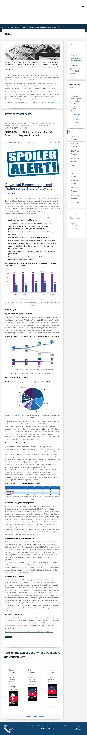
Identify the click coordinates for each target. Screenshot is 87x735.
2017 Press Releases (75, 204)
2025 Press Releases (75, 145)
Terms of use (30, 726)
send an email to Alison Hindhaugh (75, 62)
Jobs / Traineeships (47, 728)
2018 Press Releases (75, 196)
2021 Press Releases (75, 174)
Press (71, 132)
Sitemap (50, 726)
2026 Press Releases (75, 137)
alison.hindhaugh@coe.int (50, 102)
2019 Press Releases (75, 189)
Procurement (61, 726)
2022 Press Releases (75, 167)
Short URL (9, 637)
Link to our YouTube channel (32, 717)
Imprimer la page (59, 142)
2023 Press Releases (75, 159)
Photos (76, 122)
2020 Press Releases (75, 182)
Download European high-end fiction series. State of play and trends (29, 188)
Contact (41, 726)
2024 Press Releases (75, 152)
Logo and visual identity (77, 117)
